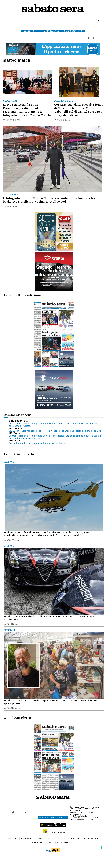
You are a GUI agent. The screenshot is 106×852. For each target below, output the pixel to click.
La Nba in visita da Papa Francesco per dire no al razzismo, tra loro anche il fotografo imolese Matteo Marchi (27, 110)
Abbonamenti (27, 838)
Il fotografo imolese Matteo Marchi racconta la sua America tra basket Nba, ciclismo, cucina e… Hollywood (49, 200)
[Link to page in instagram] (26, 812)
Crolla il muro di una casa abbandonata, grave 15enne (37, 443)
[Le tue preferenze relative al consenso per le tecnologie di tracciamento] (101, 847)
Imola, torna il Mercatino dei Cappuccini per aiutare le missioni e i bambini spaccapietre (51, 702)
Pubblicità (93, 838)
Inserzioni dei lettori (41, 842)
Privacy (40, 838)
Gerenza (81, 838)
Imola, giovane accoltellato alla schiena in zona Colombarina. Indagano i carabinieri (50, 618)
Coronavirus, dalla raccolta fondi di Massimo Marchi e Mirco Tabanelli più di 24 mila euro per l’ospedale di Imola (78, 110)
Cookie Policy (53, 838)
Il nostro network (56, 832)
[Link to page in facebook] (13, 812)
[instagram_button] (93, 38)
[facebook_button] (88, 38)
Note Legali (68, 838)
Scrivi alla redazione (65, 842)
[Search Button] (93, 18)
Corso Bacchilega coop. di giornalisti (85, 807)
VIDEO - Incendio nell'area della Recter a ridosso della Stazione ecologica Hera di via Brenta (56, 431)
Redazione (13, 838)
